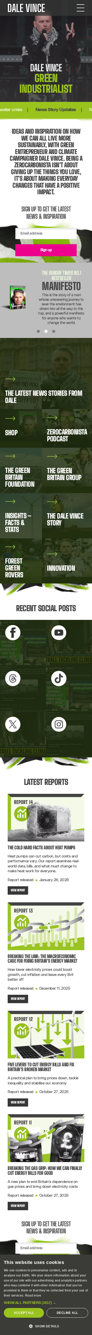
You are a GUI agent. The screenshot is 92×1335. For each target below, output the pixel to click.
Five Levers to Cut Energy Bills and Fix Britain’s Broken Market (41, 1067)
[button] (46, 1302)
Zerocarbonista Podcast (26, 313)
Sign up (46, 250)
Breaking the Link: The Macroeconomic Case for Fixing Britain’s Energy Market (42, 959)
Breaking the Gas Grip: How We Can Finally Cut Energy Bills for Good (45, 1171)
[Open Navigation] (80, 8)
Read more (33, 1295)
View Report (18, 890)
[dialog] (46, 1295)
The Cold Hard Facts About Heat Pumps (41, 847)
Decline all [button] (67, 1313)
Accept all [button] (24, 1313)
